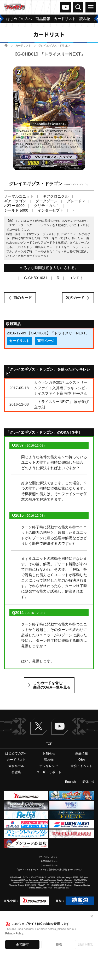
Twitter (38, 726)
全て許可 (22, 944)
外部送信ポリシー (49, 861)
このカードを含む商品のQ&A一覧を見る (52, 685)
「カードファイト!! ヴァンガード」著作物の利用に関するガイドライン (49, 869)
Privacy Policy (14, 933)
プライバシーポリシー (49, 857)
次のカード (75, 297)
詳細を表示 (85, 944)
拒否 (59, 944)
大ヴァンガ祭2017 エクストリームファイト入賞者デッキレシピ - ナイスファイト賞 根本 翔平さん (61, 387)
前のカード (23, 297)
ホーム (6, 45)
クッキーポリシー (49, 865)
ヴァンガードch (65, 7)
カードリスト (23, 45)
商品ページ (45, 341)
